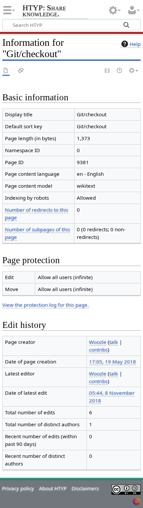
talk (113, 342)
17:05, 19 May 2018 (112, 361)
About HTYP (53, 488)
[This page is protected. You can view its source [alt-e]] (107, 71)
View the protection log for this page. (45, 304)
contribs (98, 349)
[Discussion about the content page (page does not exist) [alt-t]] (21, 71)
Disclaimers (85, 488)
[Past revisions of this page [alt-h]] (119, 71)
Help (135, 44)
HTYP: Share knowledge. (44, 11)
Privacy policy (18, 488)
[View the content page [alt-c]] (6, 71)
